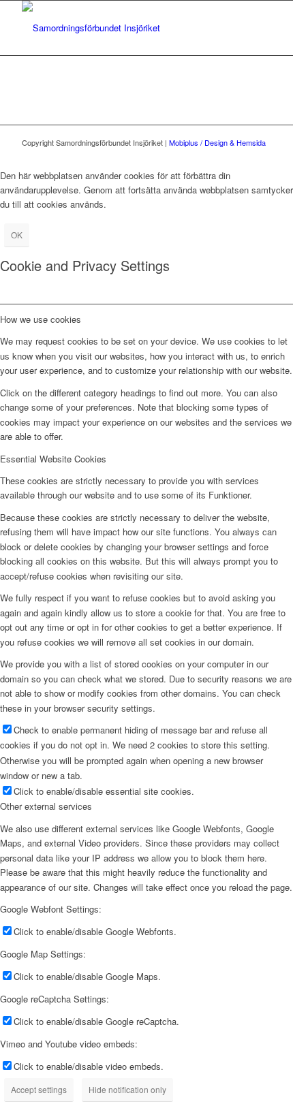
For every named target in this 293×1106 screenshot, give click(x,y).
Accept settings (39, 1089)
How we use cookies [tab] (40, 319)
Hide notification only (127, 1089)
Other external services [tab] (46, 806)
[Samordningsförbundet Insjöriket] (121, 28)
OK (16, 234)
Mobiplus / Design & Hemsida (217, 142)
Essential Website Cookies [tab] (53, 458)
